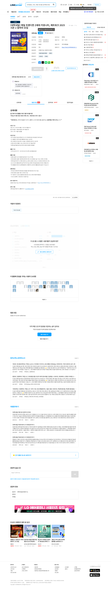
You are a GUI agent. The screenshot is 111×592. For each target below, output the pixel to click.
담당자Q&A (70, 102)
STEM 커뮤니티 (101, 27)
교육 (18, 17)
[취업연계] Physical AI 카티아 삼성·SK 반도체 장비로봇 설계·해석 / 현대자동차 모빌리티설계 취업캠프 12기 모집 (91, 104)
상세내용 (19, 102)
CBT (33, 11)
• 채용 (11, 570)
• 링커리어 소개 (13, 567)
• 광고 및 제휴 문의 (25, 567)
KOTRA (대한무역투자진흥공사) (30, 544)
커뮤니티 (38, 12)
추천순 (101, 31)
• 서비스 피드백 (24, 570)
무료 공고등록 (100, 12)
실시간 (85, 31)
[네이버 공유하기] (46, 62)
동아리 (30, 17)
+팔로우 (40, 33)
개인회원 (89, 4)
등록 (75, 474)
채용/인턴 (13, 12)
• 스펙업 (75, 567)
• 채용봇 (56, 570)
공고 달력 (65, 4)
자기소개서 (46, 12)
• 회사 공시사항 (13, 572)
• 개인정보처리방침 (37, 568)
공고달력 (36, 17)
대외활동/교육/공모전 (24, 12)
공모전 (24, 17)
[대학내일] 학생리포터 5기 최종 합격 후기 (23, 424)
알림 (71, 4)
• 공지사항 (12, 568)
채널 (60, 12)
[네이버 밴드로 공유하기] (49, 62)
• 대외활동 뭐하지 (77, 568)
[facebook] (39, 62)
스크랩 (77, 4)
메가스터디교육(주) (55, 544)
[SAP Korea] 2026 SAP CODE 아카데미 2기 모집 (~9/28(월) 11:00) (90, 127)
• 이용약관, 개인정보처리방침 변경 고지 (41, 570)
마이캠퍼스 (66, 12)
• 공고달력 (67, 567)
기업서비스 (96, 4)
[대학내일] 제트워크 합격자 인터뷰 (21, 412)
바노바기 (39, 544)
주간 (90, 31)
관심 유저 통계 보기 (71, 68)
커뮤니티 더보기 (87, 60)
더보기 (43, 299)
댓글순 (97, 31)
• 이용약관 (36, 567)
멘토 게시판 (54, 12)
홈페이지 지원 (37, 69)
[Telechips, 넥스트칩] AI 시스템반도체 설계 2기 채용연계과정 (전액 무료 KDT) (91, 81)
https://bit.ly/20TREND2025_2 (69, 47)
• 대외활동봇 (56, 567)
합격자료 (52, 102)
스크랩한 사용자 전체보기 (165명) (57, 70)
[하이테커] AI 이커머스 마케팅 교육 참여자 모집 (91, 150)
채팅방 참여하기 (37, 77)
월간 (93, 31)
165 (46, 69)
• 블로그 (66, 568)
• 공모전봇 (56, 568)
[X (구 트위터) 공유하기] (43, 62)
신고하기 (75, 197)
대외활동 (12, 17)
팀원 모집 (36, 102)
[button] (26, 33)
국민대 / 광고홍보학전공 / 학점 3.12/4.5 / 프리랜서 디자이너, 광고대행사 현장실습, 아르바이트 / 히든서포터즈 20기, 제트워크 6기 (44, 364)
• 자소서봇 (56, 572)
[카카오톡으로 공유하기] (52, 62)
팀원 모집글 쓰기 (44, 334)
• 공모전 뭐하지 (77, 570)
